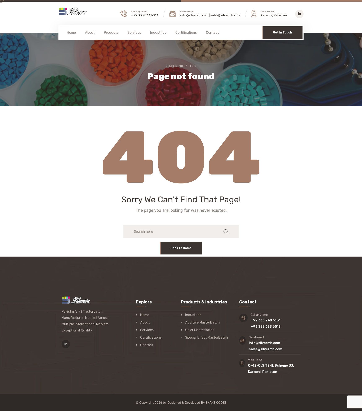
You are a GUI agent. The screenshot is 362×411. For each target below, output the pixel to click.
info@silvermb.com (194, 15)
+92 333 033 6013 (266, 327)
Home (71, 33)
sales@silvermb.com (225, 15)
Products (111, 33)
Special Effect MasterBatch (206, 337)
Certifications (186, 33)
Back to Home (181, 248)
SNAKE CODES (216, 403)
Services (134, 33)
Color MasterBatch (200, 330)
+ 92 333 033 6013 (144, 15)
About (90, 33)
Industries (158, 33)
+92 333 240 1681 (265, 320)
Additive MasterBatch (202, 322)
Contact (212, 33)
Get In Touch (282, 32)
